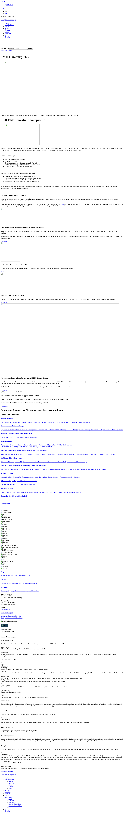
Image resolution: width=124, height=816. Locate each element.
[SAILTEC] (9, 5)
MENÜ (3, 1)
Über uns (7, 30)
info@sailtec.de (5, 609)
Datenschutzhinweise (14, 616)
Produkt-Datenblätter (15, 804)
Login (2, 8)
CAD (10, 807)
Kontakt (7, 37)
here (63, 204)
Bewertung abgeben (7, 771)
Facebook (4, 613)
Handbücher (12, 802)
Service (7, 32)
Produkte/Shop (9, 25)
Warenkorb (12, 783)
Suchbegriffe (5, 48)
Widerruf (19, 618)
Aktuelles (7, 28)
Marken (7, 23)
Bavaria (7, 26)
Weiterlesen (4, 241)
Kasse (10, 785)
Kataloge (11, 800)
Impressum (4, 616)
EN (6, 13)
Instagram (10, 613)
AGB (2, 618)
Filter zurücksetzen (6, 50)
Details (11, 781)
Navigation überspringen (8, 20)
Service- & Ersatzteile (15, 806)
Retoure (11, 786)
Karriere (7, 35)
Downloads (8, 33)
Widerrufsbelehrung (11, 618)
